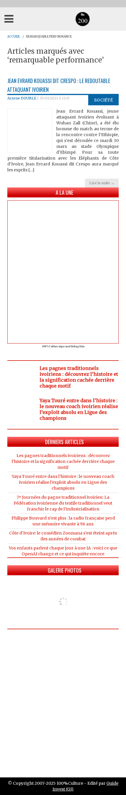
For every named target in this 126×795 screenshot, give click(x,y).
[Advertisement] (63, 700)
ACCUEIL (13, 36)
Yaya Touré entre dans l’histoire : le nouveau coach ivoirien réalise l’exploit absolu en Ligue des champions (79, 409)
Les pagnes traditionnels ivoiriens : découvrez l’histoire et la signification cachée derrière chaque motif (79, 377)
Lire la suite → (101, 183)
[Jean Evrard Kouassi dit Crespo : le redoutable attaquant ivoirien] (29, 130)
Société (103, 100)
